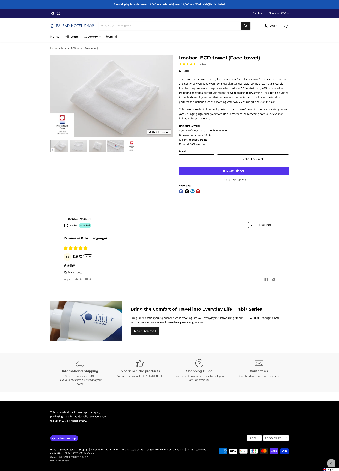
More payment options (234, 179)
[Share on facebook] (266, 280)
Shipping (83, 449)
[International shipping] (80, 372)
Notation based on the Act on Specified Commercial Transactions (152, 449)
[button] (271, 26)
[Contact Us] (259, 372)
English (256, 13)
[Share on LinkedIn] (192, 191)
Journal (111, 36)
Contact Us (55, 453)
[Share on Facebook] (181, 191)
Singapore (277, 13)
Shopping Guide (67, 449)
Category (91, 36)
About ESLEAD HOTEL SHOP (104, 449)
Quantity (184, 151)
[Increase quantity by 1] (209, 159)
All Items (72, 36)
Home (55, 36)
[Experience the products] (140, 372)
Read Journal (145, 331)
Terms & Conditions (196, 449)
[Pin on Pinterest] (198, 191)
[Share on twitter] (273, 280)
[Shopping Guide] (199, 372)
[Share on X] (187, 191)
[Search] (245, 26)
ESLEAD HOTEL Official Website (79, 453)
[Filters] (251, 225)
